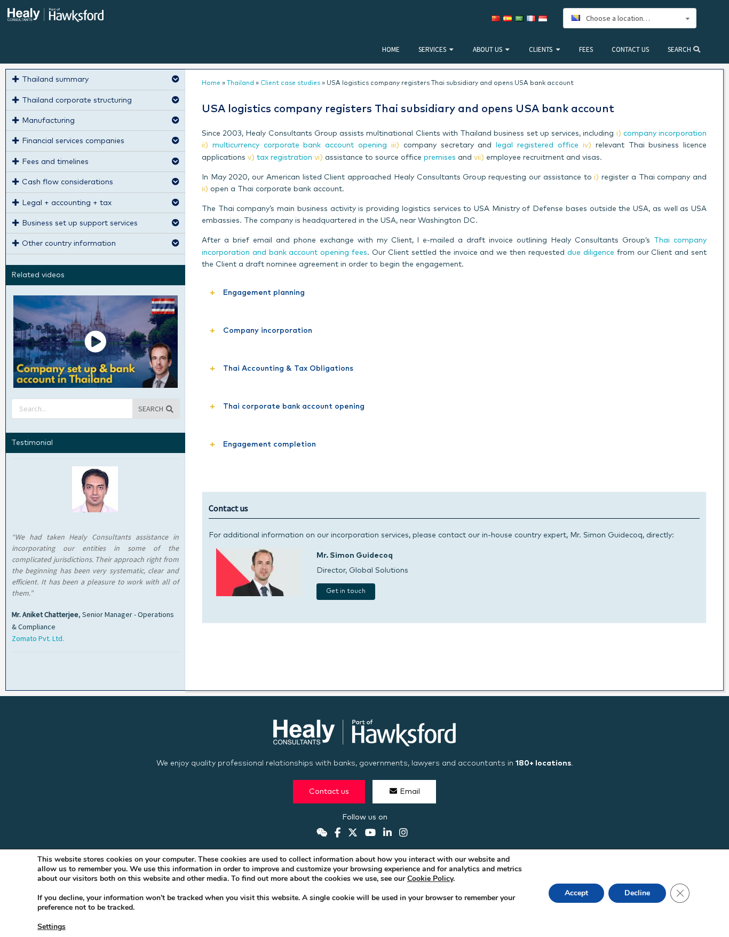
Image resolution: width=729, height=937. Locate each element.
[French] (532, 18)
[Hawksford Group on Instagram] (403, 833)
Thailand (240, 83)
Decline (637, 893)
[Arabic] (521, 18)
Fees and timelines (55, 162)
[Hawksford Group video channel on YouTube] (370, 833)
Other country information (69, 243)
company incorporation (665, 133)
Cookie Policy (430, 878)
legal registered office (537, 145)
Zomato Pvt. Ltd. (38, 638)
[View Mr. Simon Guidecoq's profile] (259, 594)
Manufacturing (48, 120)
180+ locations (543, 763)
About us (487, 49)
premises (440, 157)
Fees (586, 49)
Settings (51, 927)
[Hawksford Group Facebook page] (337, 833)
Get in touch (346, 591)
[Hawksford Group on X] (353, 833)
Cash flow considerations (67, 182)
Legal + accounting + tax (67, 203)
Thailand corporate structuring (77, 100)
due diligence (590, 252)
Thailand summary (55, 79)
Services (432, 49)
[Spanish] (509, 18)
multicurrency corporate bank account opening (299, 145)
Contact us (630, 49)
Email (410, 791)
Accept (576, 893)
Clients (540, 49)
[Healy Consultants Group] (55, 17)
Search (680, 49)
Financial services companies (73, 141)
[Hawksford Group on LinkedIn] (387, 833)
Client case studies (290, 83)
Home (391, 49)
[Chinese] (497, 18)
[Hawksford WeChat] (321, 833)
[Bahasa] (544, 18)
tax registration (284, 157)
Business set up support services (80, 223)
